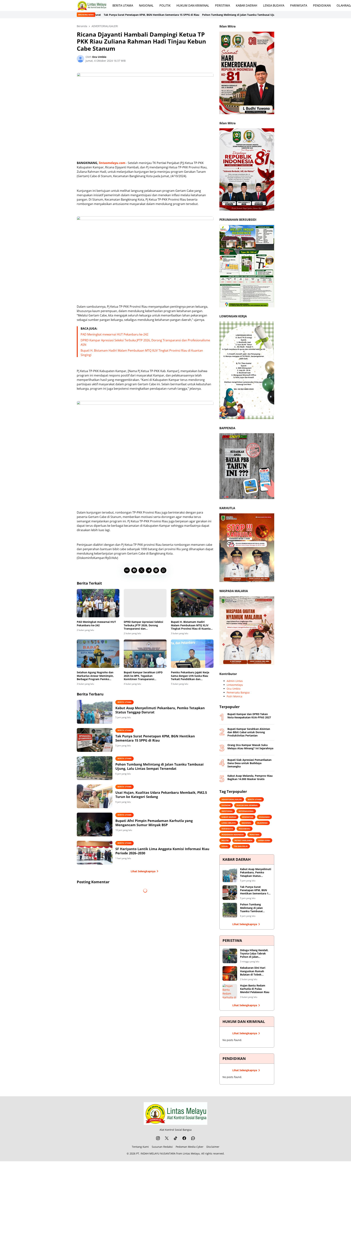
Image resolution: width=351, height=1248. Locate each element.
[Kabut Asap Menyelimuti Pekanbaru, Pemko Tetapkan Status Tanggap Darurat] (94, 712)
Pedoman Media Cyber (189, 1146)
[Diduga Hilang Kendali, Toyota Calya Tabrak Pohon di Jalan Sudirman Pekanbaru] (229, 956)
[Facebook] (134, 570)
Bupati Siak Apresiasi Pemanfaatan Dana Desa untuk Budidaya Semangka (249, 763)
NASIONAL (146, 5)
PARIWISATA (298, 5)
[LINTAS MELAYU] (92, 5)
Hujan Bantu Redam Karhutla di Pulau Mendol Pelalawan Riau (254, 989)
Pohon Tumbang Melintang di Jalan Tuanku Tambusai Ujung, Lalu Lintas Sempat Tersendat (190, 14)
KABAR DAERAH (246, 5)
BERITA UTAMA (122, 5)
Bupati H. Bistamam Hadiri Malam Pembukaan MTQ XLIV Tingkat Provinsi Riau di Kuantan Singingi (191, 625)
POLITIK (165, 5)
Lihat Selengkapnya (143, 871)
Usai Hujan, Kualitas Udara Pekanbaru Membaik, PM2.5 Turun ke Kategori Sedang (161, 794)
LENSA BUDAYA (273, 5)
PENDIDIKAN (322, 5)
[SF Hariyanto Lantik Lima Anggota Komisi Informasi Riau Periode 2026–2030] (94, 853)
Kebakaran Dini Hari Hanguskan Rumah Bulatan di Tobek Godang (252, 971)
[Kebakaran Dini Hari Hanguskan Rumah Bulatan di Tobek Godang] (229, 973)
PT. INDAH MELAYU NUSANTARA (156, 1153)
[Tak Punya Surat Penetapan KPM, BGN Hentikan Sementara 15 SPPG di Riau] (94, 740)
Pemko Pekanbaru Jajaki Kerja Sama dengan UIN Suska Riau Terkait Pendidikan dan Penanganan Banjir (190, 676)
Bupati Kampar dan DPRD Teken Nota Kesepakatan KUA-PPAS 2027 (249, 715)
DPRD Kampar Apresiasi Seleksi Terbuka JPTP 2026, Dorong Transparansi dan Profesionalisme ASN (143, 625)
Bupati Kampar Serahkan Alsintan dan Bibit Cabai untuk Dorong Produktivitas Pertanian (248, 732)
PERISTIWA (222, 5)
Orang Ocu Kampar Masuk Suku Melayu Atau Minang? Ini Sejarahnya (250, 746)
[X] (141, 570)
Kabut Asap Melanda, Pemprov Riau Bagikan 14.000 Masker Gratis (250, 777)
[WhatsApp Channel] (193, 1138)
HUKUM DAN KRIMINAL (192, 5)
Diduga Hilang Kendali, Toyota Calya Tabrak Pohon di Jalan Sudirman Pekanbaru (254, 954)
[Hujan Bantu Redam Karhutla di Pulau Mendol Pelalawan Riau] (229, 991)
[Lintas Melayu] (175, 1113)
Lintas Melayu (191, 1153)
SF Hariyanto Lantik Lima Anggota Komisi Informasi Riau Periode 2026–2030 (162, 851)
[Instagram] (158, 1138)
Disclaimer (212, 1146)
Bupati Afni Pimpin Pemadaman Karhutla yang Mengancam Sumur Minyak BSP (154, 823)
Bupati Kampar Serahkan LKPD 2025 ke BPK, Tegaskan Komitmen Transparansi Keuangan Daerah (143, 676)
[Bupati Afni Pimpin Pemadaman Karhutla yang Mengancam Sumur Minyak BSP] (94, 824)
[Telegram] (149, 570)
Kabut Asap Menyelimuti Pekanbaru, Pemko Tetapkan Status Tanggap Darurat (160, 710)
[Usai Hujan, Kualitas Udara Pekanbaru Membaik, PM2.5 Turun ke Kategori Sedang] (94, 796)
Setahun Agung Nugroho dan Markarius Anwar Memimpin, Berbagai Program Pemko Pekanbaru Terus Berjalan (95, 676)
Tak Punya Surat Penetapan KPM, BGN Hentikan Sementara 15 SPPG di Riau (155, 738)
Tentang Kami (140, 1146)
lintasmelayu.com (112, 163)
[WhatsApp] (163, 570)
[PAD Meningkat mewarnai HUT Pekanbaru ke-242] (98, 603)
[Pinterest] (156, 570)
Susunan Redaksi (162, 1146)
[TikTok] (175, 1138)
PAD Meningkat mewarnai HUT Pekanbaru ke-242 (114, 334)
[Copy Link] (127, 570)
